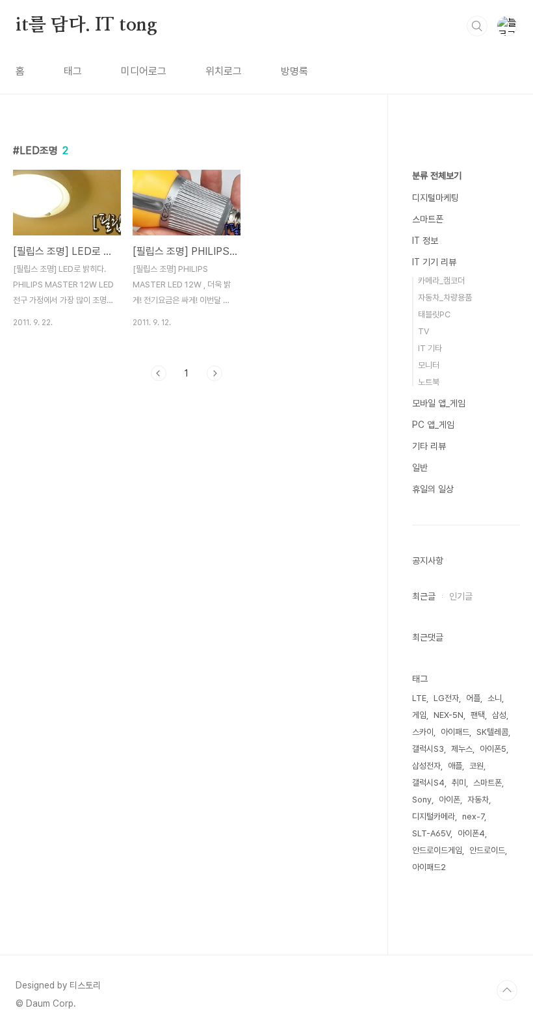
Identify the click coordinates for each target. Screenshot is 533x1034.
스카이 (423, 732)
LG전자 (446, 698)
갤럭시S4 (428, 783)
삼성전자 (426, 766)
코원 (476, 766)
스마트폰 (427, 219)
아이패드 (455, 732)
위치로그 (223, 71)
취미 (459, 783)
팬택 (478, 715)
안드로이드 (487, 850)
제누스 (462, 749)
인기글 (461, 596)
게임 (419, 715)
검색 (477, 26)
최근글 (424, 596)
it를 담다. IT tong (86, 25)
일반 (420, 467)
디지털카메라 (433, 816)
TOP (507, 990)
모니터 (428, 365)
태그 (73, 71)
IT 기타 (430, 348)
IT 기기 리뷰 (434, 262)
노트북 (428, 382)
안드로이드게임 (437, 850)
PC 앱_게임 (433, 424)
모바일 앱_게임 (438, 403)
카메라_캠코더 (441, 280)
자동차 (478, 799)
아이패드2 (429, 867)
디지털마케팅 (435, 197)
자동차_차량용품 (445, 297)
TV (423, 331)
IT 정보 (425, 240)
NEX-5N (448, 715)
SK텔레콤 (492, 732)
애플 (455, 766)
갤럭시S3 (428, 749)
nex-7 (473, 816)
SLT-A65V (431, 833)
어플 (473, 698)
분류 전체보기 (437, 175)
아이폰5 (493, 749)
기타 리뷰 (429, 446)
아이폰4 (471, 833)
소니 (495, 698)
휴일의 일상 (433, 489)
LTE (419, 698)
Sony (422, 799)
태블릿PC (434, 314)
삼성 (499, 715)
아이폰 (449, 799)
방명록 (294, 71)
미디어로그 (143, 71)
